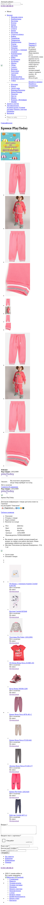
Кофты (13, 36)
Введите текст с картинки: (11, 835)
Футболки (14, 61)
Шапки (13, 98)
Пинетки (14, 94)
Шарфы (14, 102)
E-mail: (3, 850)
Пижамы (14, 48)
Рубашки (14, 46)
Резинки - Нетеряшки (19, 100)
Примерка (10, 111)
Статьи (12, 893)
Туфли (13, 80)
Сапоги (14, 67)
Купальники (15, 59)
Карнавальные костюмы (16, 54)
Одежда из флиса (17, 34)
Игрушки (14, 84)
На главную (9, 856)
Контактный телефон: (9, 848)
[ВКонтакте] (16, 508)
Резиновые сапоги (17, 79)
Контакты (10, 113)
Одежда (14, 28)
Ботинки (14, 69)
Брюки (13, 25)
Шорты (13, 63)
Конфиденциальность (17, 896)
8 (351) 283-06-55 (7, 6)
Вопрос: (4, 824)
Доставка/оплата (13, 105)
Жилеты (14, 27)
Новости (12, 881)
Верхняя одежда (17, 17)
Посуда (13, 96)
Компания (8, 858)
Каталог (10, 15)
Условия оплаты (13, 107)
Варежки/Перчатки (18, 90)
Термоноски (15, 40)
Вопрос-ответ (14, 898)
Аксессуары (15, 88)
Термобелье (15, 38)
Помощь (8, 862)
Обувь (13, 65)
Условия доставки (15, 885)
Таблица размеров (7, 512)
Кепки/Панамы (16, 92)
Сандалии (14, 73)
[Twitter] (19, 508)
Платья (13, 44)
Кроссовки (15, 71)
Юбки (13, 57)
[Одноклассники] (21, 508)
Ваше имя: (5, 846)
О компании (13, 879)
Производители (15, 891)
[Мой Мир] (23, 508)
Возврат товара (15, 894)
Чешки (13, 75)
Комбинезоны (16, 19)
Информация (10, 860)
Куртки (13, 23)
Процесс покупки (20, 109)
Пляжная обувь (16, 77)
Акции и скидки (13, 104)
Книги (13, 86)
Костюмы (14, 21)
